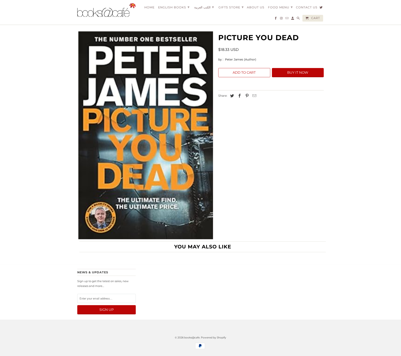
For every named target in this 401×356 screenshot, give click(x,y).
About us (255, 7)
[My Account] (293, 19)
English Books (174, 7)
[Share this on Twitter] (231, 96)
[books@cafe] (106, 10)
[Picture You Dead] (145, 135)
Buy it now (297, 73)
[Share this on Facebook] (239, 96)
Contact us (306, 7)
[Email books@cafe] (287, 19)
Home (149, 7)
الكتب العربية (204, 7)
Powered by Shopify (213, 337)
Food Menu (280, 7)
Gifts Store (231, 7)
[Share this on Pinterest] (246, 96)
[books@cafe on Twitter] (321, 8)
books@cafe (192, 337)
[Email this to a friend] (253, 96)
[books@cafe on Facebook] (276, 19)
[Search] (298, 19)
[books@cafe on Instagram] (281, 19)
